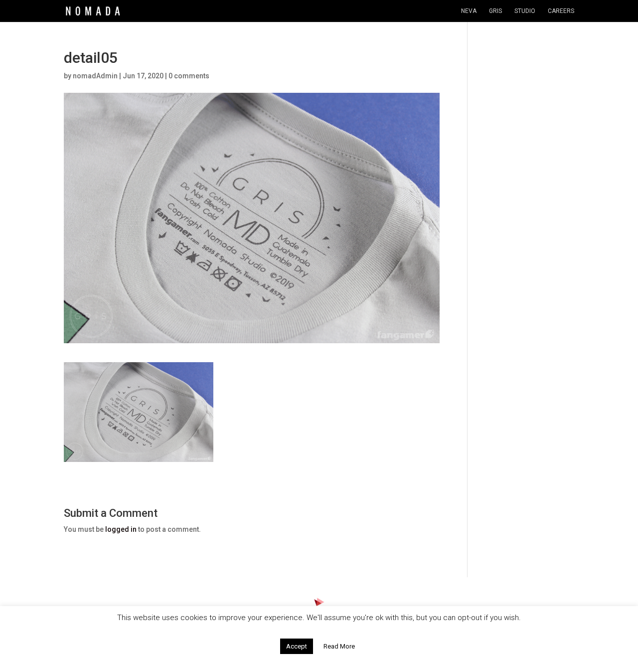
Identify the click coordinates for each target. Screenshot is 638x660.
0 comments (188, 76)
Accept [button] (296, 646)
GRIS (495, 10)
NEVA (469, 10)
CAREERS (561, 10)
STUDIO (524, 10)
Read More (339, 646)
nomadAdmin (95, 76)
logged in (121, 529)
